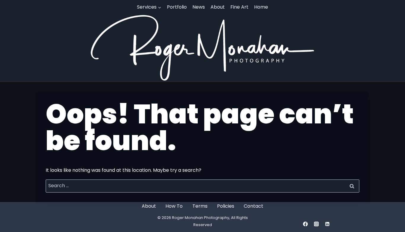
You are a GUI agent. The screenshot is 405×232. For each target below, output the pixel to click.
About (218, 7)
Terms (200, 206)
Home (261, 7)
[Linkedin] (327, 224)
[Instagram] (316, 224)
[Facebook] (305, 224)
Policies (225, 206)
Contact (253, 206)
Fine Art (239, 7)
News (198, 7)
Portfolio (177, 7)
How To (174, 206)
